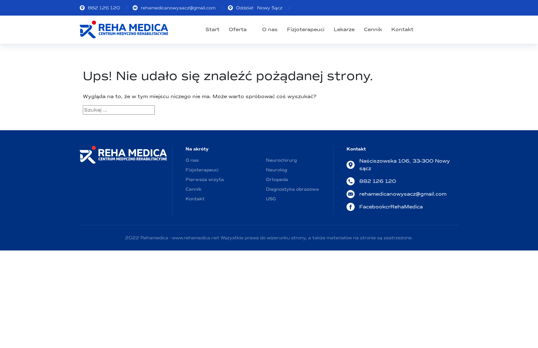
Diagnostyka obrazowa (292, 189)
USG (271, 199)
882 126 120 (104, 8)
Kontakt (402, 29)
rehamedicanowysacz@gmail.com (178, 8)
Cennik (373, 29)
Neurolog (276, 170)
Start (212, 29)
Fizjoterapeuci (305, 29)
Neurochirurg (281, 160)
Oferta (238, 29)
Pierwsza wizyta (205, 179)
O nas (270, 29)
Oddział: (259, 8)
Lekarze (344, 29)
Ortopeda (277, 179)
